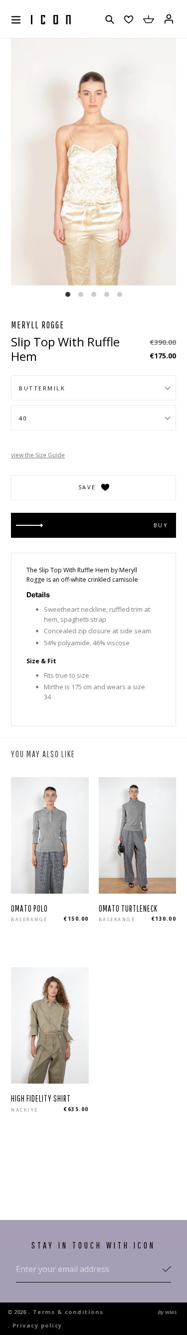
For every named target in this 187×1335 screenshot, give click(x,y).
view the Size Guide (38, 455)
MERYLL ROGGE (37, 324)
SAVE (87, 487)
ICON (51, 19)
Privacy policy (37, 1325)
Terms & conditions (68, 1312)
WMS (171, 1312)
